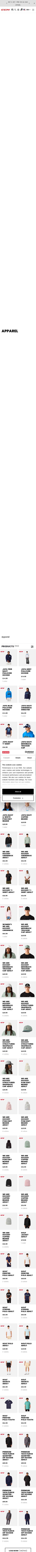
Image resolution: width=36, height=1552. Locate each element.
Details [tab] (18, 758)
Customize (17, 798)
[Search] (15, 9)
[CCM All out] (5, 10)
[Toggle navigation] (33, 10)
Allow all (18, 791)
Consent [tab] (7, 758)
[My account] (18, 9)
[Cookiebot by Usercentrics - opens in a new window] (25, 752)
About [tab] (29, 758)
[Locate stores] (12, 9)
